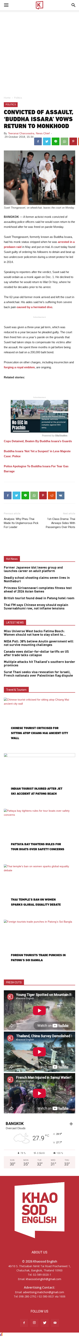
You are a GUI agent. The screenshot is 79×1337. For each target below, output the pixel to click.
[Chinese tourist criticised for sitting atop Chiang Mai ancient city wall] (39, 724)
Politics (18, 97)
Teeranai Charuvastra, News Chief (29, 133)
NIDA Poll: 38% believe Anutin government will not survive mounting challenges (38, 643)
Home (7, 97)
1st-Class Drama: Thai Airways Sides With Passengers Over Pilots (60, 523)
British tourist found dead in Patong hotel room (39, 598)
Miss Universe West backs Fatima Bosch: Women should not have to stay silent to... (35, 633)
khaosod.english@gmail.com (43, 1279)
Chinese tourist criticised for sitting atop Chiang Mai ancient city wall (39, 733)
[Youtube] (55, 1323)
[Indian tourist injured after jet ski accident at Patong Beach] (39, 779)
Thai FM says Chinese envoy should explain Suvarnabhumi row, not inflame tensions (36, 606)
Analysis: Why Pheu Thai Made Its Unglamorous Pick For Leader (21, 523)
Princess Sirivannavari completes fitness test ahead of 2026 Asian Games (38, 589)
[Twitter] (45, 1323)
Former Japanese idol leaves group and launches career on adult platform (33, 569)
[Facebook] (24, 1323)
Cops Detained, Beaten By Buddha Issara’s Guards (38, 441)
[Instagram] (34, 1323)
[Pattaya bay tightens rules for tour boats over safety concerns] (39, 835)
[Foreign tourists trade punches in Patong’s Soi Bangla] (39, 946)
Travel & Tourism (16, 689)
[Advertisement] (39, 52)
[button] (73, 5)
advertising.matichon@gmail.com (43, 1292)
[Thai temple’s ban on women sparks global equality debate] (39, 890)
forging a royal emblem (19, 367)
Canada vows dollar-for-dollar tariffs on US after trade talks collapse (36, 653)
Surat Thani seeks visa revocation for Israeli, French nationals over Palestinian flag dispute (38, 673)
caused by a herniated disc (34, 307)
